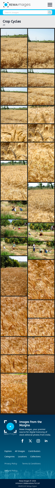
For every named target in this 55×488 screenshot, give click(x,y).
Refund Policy (11, 470)
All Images (20, 451)
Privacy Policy (11, 463)
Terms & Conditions (31, 463)
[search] (50, 12)
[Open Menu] (50, 4)
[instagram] (38, 441)
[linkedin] (46, 441)
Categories (10, 456)
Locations (22, 456)
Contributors (34, 451)
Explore (8, 451)
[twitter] (30, 441)
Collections (35, 456)
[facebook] (22, 441)
